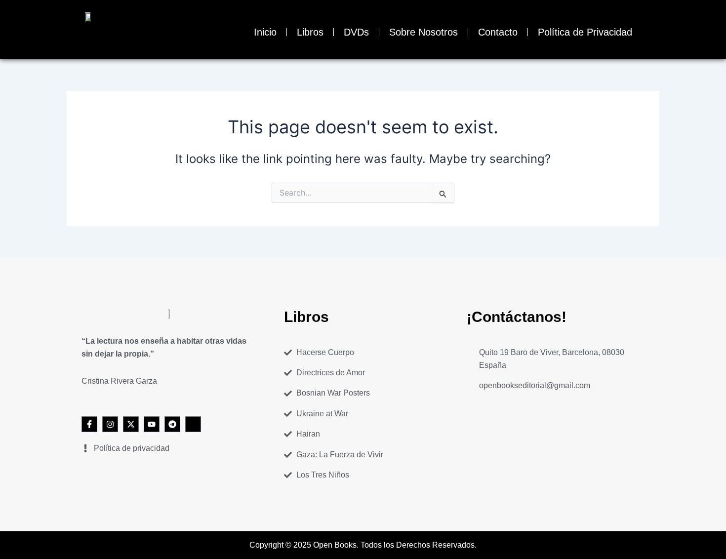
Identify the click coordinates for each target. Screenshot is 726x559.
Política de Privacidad (585, 32)
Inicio (265, 32)
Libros (310, 32)
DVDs (356, 32)
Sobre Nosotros (423, 32)
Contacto (498, 32)
